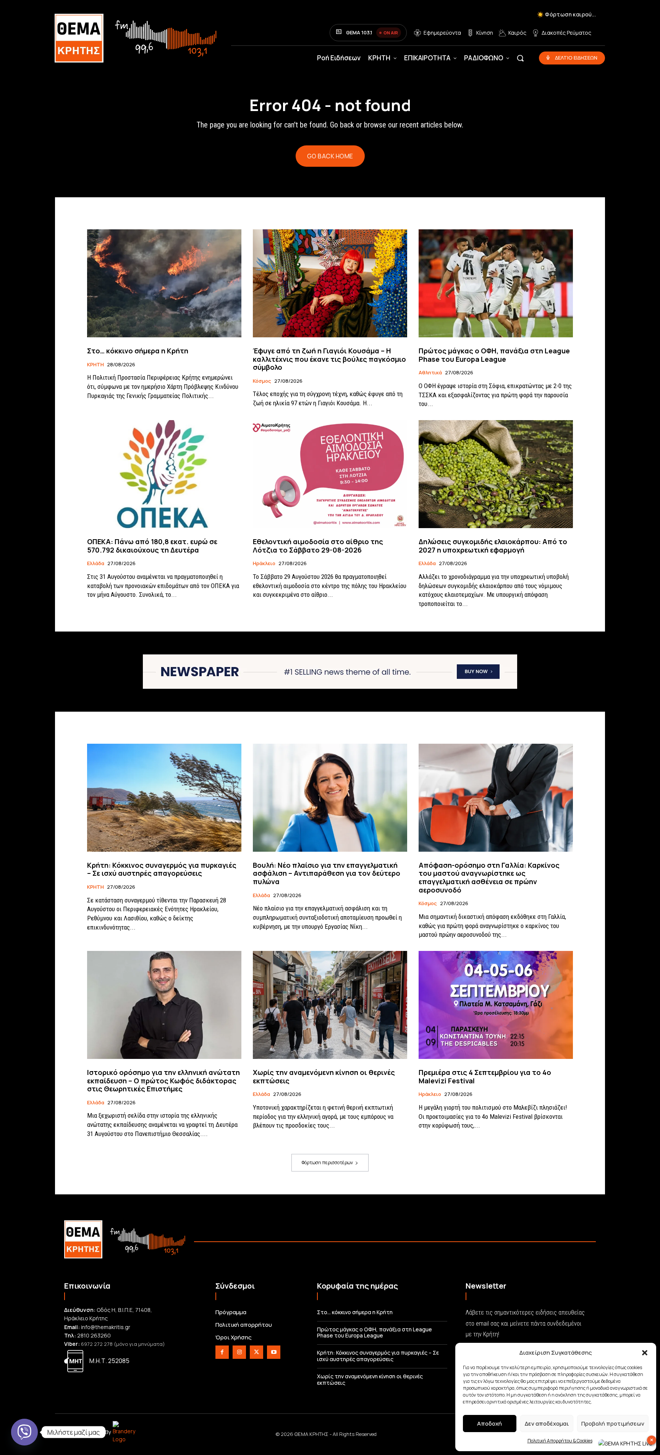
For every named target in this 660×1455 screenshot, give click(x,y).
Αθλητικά (430, 373)
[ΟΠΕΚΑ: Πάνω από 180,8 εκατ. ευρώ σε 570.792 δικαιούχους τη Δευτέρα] (164, 474)
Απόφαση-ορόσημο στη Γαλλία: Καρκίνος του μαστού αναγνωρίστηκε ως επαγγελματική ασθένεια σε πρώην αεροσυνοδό (489, 877)
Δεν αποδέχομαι (547, 1424)
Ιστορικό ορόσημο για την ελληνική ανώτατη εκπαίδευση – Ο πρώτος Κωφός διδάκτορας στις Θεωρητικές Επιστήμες (163, 1080)
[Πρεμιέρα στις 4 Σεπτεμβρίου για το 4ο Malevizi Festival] (496, 1005)
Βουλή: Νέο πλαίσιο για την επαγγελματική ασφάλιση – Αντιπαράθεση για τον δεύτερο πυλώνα (326, 873)
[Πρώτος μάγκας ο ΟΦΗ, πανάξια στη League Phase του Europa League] (496, 283)
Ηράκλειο (264, 564)
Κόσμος (262, 381)
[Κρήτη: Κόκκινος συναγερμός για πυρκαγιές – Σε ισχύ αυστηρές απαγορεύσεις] (164, 798)
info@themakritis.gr (105, 1327)
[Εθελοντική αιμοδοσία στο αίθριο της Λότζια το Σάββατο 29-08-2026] (330, 474)
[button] (645, 1353)
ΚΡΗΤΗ (95, 365)
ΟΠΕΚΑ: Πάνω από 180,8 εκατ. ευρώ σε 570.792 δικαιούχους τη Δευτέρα (152, 545)
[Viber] (24, 1432)
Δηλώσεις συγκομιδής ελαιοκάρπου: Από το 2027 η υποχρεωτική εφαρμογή (493, 545)
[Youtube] (273, 1352)
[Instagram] (239, 1352)
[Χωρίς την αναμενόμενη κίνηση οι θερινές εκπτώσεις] (330, 1005)
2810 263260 (94, 1335)
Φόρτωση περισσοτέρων (327, 1162)
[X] (256, 1352)
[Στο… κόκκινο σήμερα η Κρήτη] (164, 283)
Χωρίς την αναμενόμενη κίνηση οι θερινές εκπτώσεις (324, 1076)
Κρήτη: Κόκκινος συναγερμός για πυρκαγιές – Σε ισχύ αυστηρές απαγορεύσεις (161, 869)
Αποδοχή (489, 1424)
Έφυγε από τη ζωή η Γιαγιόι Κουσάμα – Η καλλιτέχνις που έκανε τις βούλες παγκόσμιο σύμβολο (329, 359)
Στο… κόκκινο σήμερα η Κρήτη (137, 350)
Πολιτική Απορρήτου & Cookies (559, 1440)
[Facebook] (222, 1352)
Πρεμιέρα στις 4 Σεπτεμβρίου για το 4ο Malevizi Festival (485, 1076)
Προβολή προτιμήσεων (612, 1424)
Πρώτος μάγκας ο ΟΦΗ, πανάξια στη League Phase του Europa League (494, 355)
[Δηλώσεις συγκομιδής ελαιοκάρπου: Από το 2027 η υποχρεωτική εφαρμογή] (496, 474)
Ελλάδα (95, 564)
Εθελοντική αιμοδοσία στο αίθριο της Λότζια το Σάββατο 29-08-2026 (318, 545)
